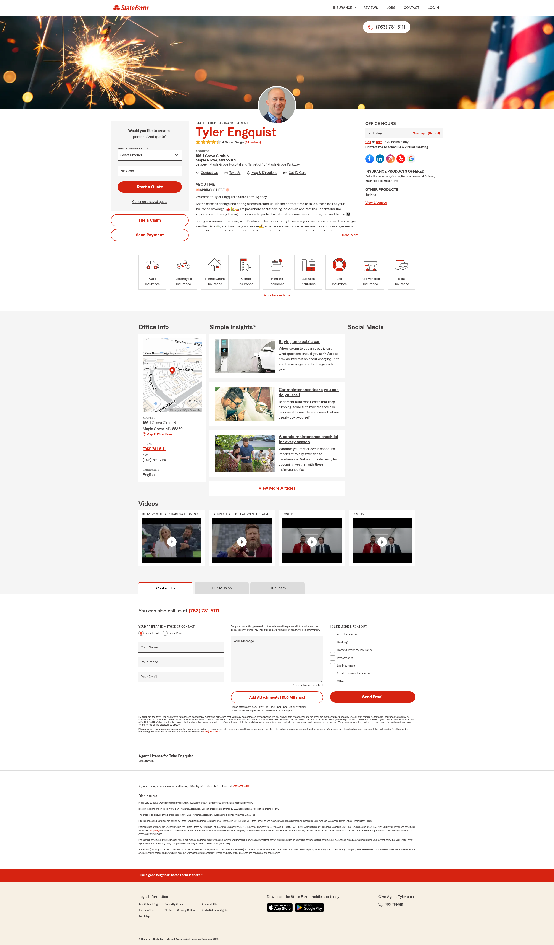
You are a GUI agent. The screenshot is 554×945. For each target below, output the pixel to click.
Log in (433, 8)
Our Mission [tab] (222, 588)
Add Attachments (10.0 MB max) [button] (277, 697)
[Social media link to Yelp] (400, 158)
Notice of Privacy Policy (180, 910)
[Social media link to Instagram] (390, 158)
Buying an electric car (299, 341)
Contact (411, 8)
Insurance (342, 8)
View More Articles (277, 488)
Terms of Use (146, 910)
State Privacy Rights (215, 910)
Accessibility (210, 904)
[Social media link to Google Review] (411, 158)
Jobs (391, 8)
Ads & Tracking (148, 904)
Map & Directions (159, 434)
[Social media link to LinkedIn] (380, 158)
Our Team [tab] (277, 588)
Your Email (152, 633)
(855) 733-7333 (211, 731)
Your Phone (176, 633)
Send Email (372, 697)
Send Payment (150, 235)
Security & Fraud (175, 904)
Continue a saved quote (149, 201)
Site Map (144, 916)
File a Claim (150, 220)
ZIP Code (127, 171)
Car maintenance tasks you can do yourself (309, 392)
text (379, 142)
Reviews (370, 8)
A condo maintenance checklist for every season (308, 439)
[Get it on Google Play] (309, 907)
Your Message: (244, 641)
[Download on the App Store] (280, 907)
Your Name (149, 647)
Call (368, 142)
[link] (131, 7)
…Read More (349, 235)
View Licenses (376, 202)
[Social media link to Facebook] (369, 158)
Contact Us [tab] (165, 588)
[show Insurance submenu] (354, 7)
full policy (154, 830)
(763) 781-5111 (154, 449)
